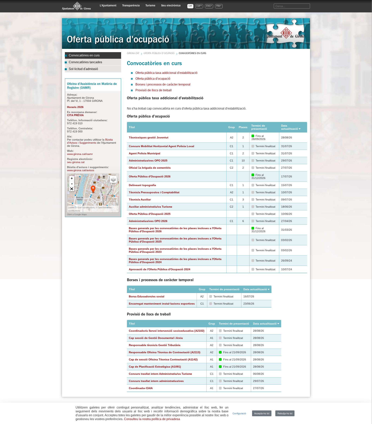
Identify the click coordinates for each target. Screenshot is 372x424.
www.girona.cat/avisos (80, 170)
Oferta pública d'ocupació (159, 54)
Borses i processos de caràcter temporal (162, 84)
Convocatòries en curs (84, 55)
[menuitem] (108, 5)
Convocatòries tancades (85, 62)
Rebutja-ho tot (284, 413)
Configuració (239, 413)
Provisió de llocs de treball (153, 90)
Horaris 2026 (75, 107)
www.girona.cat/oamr (80, 153)
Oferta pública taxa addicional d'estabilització (166, 72)
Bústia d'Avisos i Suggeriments (90, 141)
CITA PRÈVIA (75, 115)
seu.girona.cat (75, 162)
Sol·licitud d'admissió (83, 69)
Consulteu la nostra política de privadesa (152, 419)
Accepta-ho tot (261, 413)
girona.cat (133, 54)
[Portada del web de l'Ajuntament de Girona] (76, 6)
